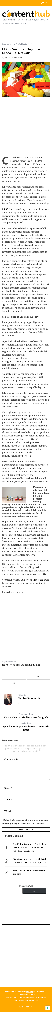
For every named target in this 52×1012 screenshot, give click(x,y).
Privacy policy (12, 997)
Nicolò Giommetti (14, 57)
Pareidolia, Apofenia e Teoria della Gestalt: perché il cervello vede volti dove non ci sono (29, 847)
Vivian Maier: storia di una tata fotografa (26, 716)
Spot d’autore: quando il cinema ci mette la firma (26, 726)
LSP (6, 209)
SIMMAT (29, 992)
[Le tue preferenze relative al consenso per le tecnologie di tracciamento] (47, 1008)
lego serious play (11, 664)
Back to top (24, 1007)
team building (33, 664)
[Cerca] (34, 891)
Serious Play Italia (33, 579)
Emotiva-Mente (8, 44)
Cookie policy (24, 997)
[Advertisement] (26, 33)
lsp (22, 664)
